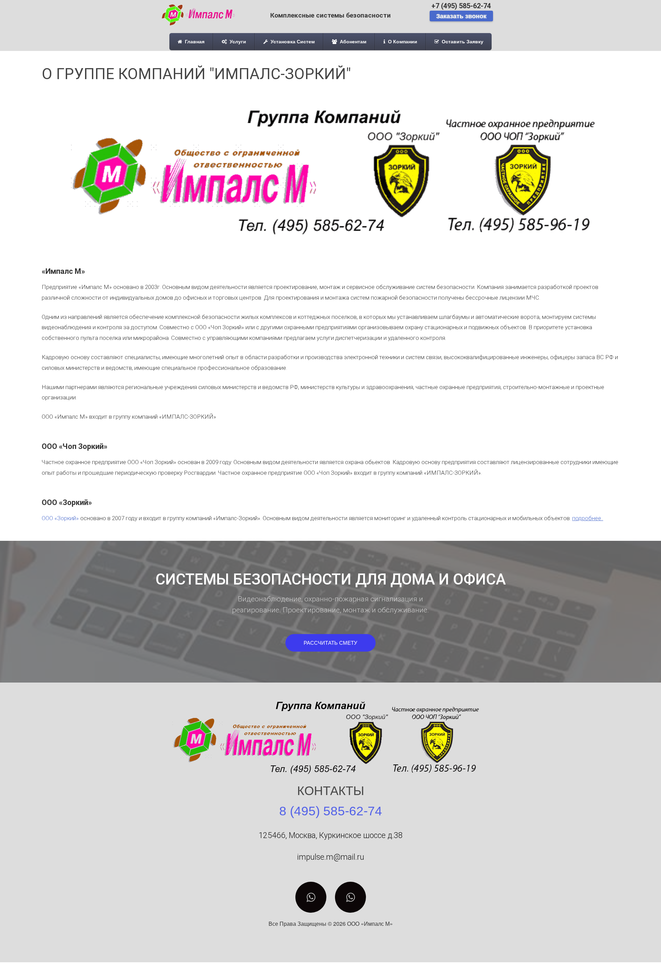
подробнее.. (587, 518)
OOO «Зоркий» (60, 518)
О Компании (402, 41)
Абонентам (352, 41)
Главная (193, 41)
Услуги (237, 41)
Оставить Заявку (461, 41)
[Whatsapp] (310, 897)
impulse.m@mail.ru (330, 857)
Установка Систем (292, 41)
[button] (330, 643)
